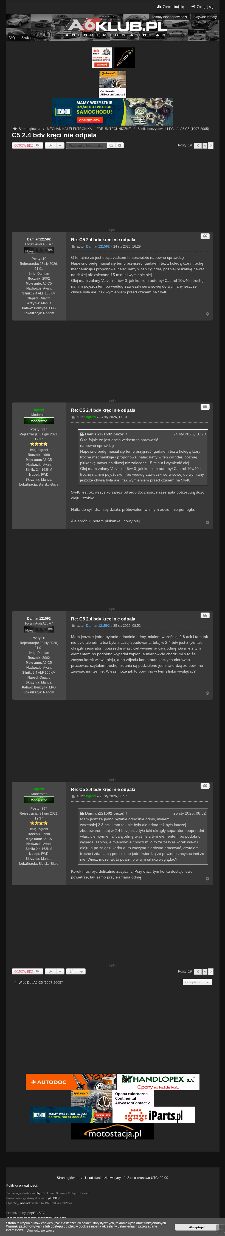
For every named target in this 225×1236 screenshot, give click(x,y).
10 (44, 259)
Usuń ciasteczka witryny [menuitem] (103, 1178)
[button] (197, 146)
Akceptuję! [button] (197, 1227)
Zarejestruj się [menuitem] (173, 7)
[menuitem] (29, 1217)
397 (44, 429)
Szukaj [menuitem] (26, 38)
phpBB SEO (36, 1213)
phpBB (40, 1193)
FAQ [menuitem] (12, 38)
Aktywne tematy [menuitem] (205, 17)
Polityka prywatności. (22, 1185)
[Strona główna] (112, 27)
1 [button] (205, 146)
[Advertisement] (112, 189)
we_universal (21, 1202)
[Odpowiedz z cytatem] (205, 236)
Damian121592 (39, 239)
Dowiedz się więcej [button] (41, 1230)
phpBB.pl (54, 1198)
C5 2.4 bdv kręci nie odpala (54, 135)
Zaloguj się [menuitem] (205, 7)
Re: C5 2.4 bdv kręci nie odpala (103, 239)
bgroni (39, 410)
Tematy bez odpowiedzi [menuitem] (169, 17)
